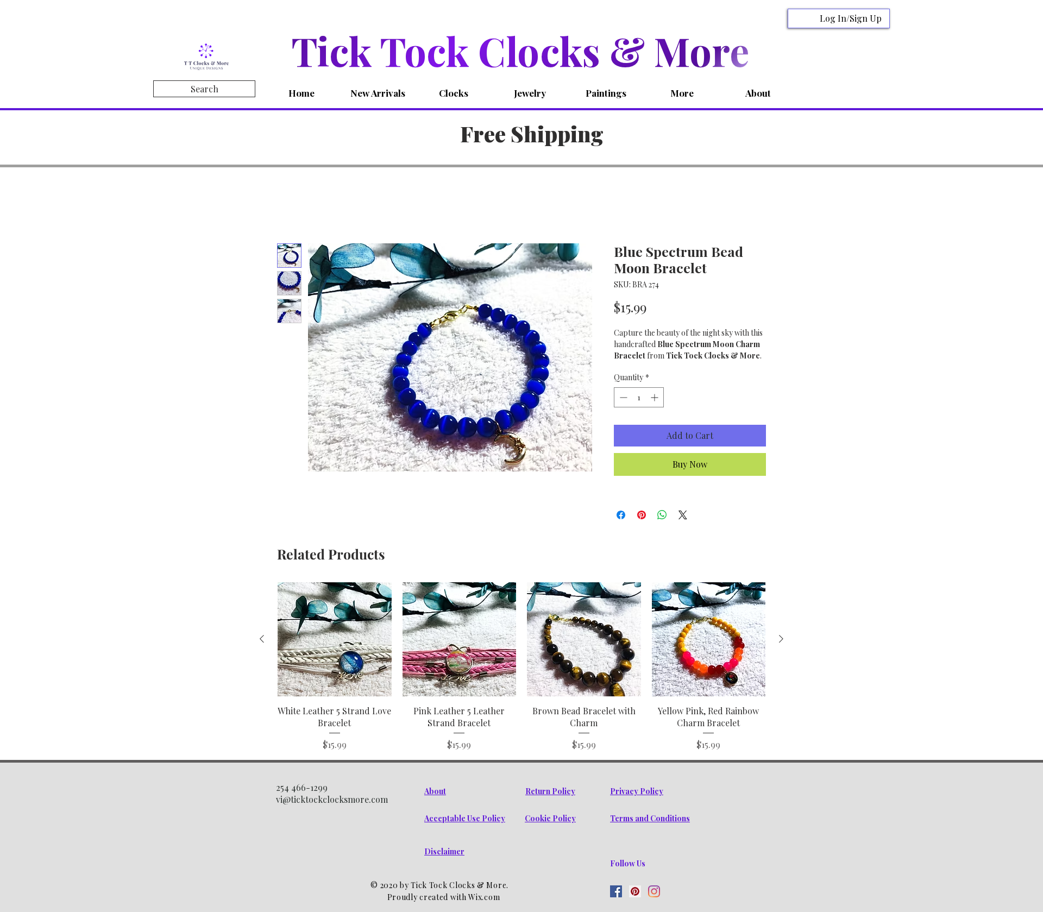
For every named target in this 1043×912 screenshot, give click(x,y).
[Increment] (655, 411)
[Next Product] (781, 652)
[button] (454, 92)
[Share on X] (682, 529)
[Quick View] (335, 653)
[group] (521, 680)
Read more (632, 369)
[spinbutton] (639, 411)
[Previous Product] (261, 652)
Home (288, 206)
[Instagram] (654, 905)
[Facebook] (616, 905)
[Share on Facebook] (620, 529)
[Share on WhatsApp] (662, 529)
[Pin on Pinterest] (641, 529)
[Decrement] (622, 411)
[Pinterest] (635, 905)
